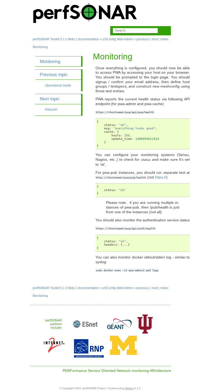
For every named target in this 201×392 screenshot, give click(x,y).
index (164, 39)
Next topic (50, 98)
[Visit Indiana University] (145, 333)
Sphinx (129, 388)
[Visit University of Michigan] (124, 354)
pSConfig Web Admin (118, 39)
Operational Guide (58, 85)
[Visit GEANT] (119, 333)
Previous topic (54, 74)
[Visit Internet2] (54, 354)
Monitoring (40, 47)
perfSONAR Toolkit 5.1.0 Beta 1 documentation (66, 39)
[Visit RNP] (88, 356)
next (155, 39)
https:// (160, 177)
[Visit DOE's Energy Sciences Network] (85, 333)
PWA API (51, 110)
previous (142, 39)
